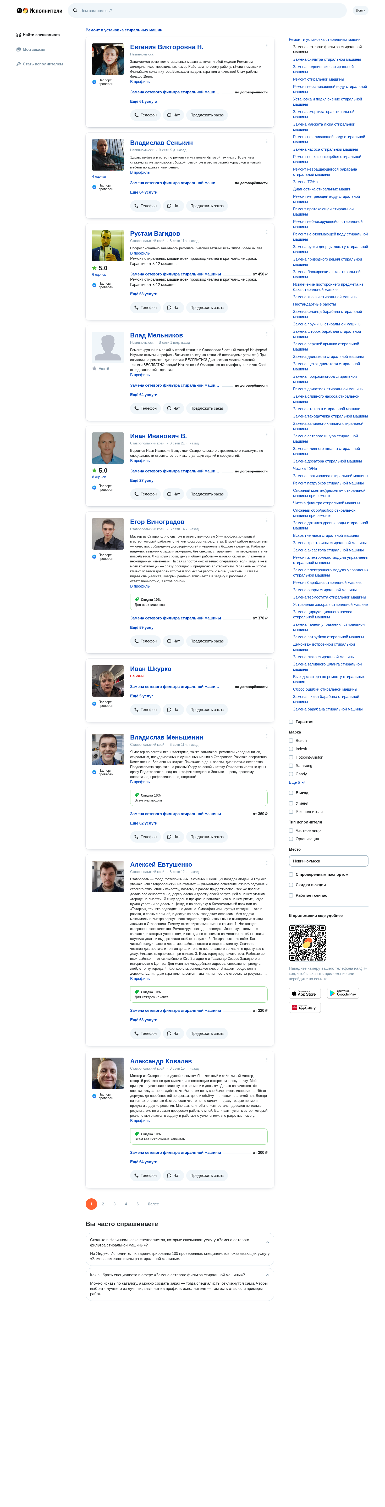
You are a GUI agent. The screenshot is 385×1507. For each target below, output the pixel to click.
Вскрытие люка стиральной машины (326, 535)
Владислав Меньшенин (166, 737)
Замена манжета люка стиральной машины (324, 127)
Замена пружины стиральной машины (327, 324)
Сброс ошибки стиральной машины (325, 689)
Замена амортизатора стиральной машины (323, 114)
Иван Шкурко (151, 668)
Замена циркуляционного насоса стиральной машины (322, 614)
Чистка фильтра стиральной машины (326, 503)
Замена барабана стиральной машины (328, 709)
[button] (145, 115)
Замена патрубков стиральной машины (328, 637)
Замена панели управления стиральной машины (329, 627)
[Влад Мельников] (108, 347)
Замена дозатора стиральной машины (327, 461)
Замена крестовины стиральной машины (330, 542)
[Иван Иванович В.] (108, 448)
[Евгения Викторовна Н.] (108, 59)
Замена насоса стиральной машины (325, 149)
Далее (153, 1204)
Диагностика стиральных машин (322, 189)
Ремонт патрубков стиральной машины (328, 483)
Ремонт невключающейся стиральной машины (327, 159)
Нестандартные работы (314, 304)
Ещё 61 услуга (143, 101)
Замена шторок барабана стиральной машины (327, 334)
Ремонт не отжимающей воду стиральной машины (330, 236)
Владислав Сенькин (161, 142)
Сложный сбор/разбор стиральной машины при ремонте (324, 513)
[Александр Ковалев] (108, 1073)
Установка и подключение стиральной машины (327, 101)
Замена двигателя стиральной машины (328, 356)
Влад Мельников (156, 335)
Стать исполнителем (43, 64)
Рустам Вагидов (155, 233)
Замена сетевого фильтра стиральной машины (175, 92)
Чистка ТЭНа (305, 468)
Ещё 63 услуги (143, 294)
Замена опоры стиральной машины (325, 590)
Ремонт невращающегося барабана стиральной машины (325, 172)
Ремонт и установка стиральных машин (324, 39)
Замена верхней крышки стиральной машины (326, 346)
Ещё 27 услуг (142, 480)
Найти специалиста (41, 34)
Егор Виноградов (157, 521)
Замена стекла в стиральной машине (326, 409)
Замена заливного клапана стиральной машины (328, 426)
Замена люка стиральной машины (324, 656)
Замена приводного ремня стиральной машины (327, 262)
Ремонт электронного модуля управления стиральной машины (330, 560)
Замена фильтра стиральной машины (327, 59)
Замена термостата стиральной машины (329, 597)
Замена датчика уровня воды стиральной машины (330, 525)
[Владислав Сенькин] (108, 155)
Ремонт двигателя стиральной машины (328, 389)
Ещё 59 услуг (142, 627)
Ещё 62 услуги (143, 823)
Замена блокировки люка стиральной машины (326, 274)
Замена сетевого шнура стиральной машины (325, 438)
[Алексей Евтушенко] (108, 876)
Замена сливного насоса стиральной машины (326, 399)
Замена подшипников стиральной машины (323, 69)
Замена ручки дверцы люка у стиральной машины (330, 249)
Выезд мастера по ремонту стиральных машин (329, 679)
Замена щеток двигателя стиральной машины (326, 366)
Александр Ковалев (161, 1061)
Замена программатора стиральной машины (325, 379)
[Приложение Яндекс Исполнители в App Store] (305, 993)
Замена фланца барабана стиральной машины (327, 314)
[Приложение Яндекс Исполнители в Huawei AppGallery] (305, 1007)
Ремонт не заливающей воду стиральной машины (330, 89)
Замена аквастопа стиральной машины (328, 550)
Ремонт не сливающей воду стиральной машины (329, 139)
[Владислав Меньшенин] (108, 749)
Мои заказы (34, 49)
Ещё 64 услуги (143, 192)
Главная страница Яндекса (19, 10)
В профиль (140, 81)
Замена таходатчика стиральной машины (330, 416)
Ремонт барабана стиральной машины (327, 582)
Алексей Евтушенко (161, 864)
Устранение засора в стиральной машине (330, 604)
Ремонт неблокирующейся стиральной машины (327, 224)
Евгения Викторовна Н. (167, 46)
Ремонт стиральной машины (318, 79)
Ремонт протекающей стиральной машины (323, 211)
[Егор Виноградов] (108, 534)
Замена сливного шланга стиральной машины (326, 451)
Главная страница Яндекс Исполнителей (39, 10)
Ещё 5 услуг (141, 696)
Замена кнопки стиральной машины (325, 297)
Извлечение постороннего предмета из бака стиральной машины (328, 287)
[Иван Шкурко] (108, 681)
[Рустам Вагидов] (108, 245)
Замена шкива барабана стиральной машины (326, 699)
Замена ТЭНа (305, 181)
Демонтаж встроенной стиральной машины (324, 647)
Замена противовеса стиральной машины (330, 475)
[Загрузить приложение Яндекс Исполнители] (328, 943)
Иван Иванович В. (158, 435)
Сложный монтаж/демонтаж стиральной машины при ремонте (329, 493)
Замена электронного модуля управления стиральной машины (330, 572)
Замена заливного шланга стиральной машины (327, 666)
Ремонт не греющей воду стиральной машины (326, 199)
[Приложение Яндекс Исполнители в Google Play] (343, 993)
